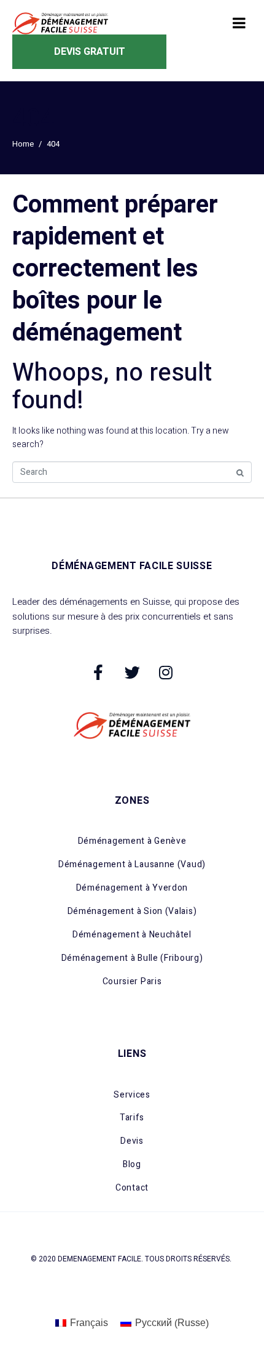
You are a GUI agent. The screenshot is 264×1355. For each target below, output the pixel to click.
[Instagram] (165, 672)
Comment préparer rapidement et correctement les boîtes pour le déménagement (115, 269)
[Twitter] (132, 672)
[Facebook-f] (98, 672)
